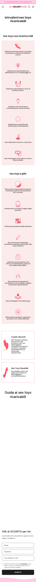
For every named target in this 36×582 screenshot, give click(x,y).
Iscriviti (17, 572)
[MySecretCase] (18, 7)
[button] (29, 6)
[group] (18, 2)
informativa (24, 564)
